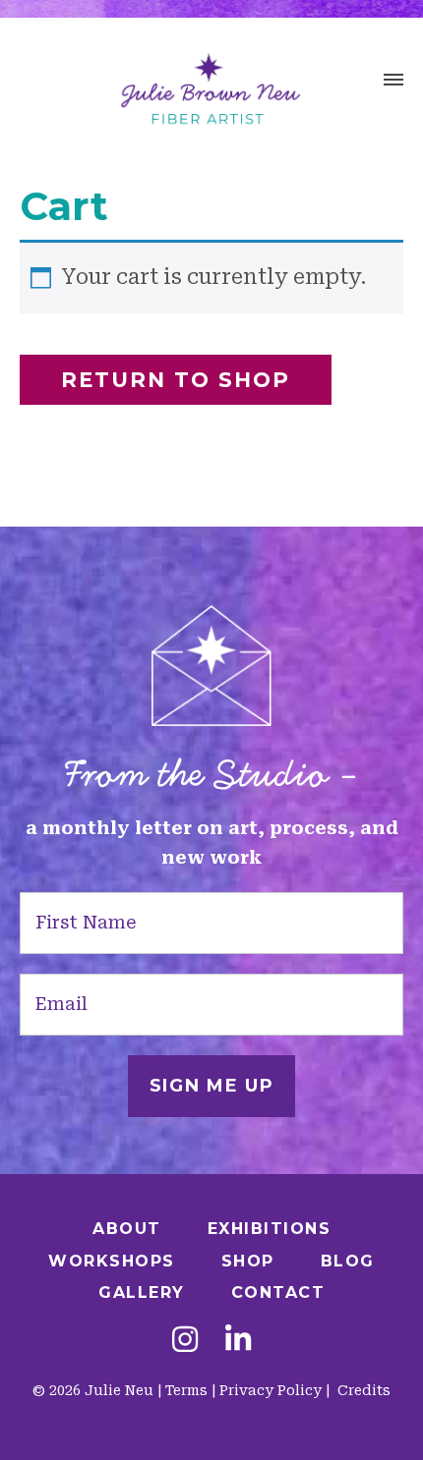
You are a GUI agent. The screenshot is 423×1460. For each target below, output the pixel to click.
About (126, 1228)
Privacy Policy (270, 1390)
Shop (247, 1261)
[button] (393, 82)
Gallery (141, 1292)
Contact (278, 1292)
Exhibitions (270, 1228)
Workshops (111, 1261)
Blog (348, 1261)
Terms (186, 1390)
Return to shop (175, 379)
